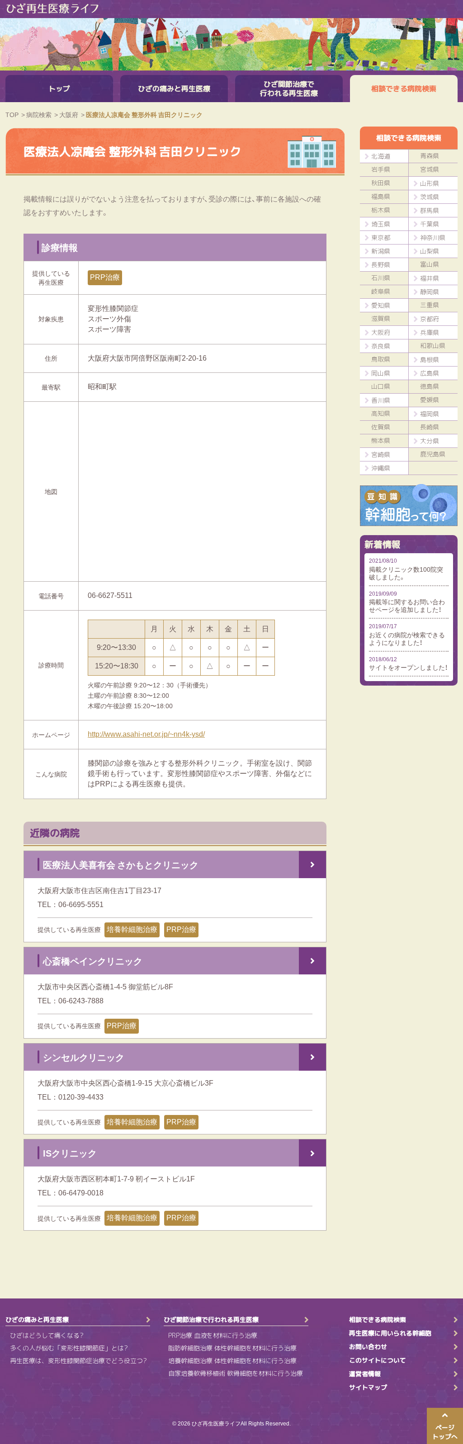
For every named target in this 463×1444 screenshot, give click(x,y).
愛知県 (380, 305)
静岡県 (429, 291)
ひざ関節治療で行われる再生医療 (289, 88)
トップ (59, 89)
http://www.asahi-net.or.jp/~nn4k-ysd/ (146, 734)
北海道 (380, 156)
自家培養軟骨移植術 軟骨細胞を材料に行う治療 (235, 1373)
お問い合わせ (368, 1347)
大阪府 (380, 332)
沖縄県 (380, 468)
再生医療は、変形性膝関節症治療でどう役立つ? (78, 1360)
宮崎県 (380, 454)
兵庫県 (429, 332)
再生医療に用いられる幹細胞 (390, 1333)
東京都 (380, 237)
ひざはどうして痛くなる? (47, 1335)
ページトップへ (445, 1432)
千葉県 (429, 224)
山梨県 (429, 251)
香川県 (380, 400)
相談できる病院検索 (403, 89)
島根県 (429, 359)
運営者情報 (365, 1374)
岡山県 (380, 373)
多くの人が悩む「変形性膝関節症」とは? (69, 1348)
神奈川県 (432, 237)
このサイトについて (377, 1360)
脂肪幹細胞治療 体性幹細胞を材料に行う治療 (232, 1348)
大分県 (429, 441)
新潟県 (380, 251)
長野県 (380, 264)
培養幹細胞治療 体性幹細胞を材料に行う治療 (232, 1360)
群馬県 (429, 210)
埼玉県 (380, 224)
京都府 (429, 319)
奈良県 (380, 346)
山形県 (429, 183)
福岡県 (429, 413)
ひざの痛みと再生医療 (174, 89)
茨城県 (429, 197)
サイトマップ (368, 1387)
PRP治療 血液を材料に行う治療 (212, 1335)
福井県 (429, 278)
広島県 (429, 373)
